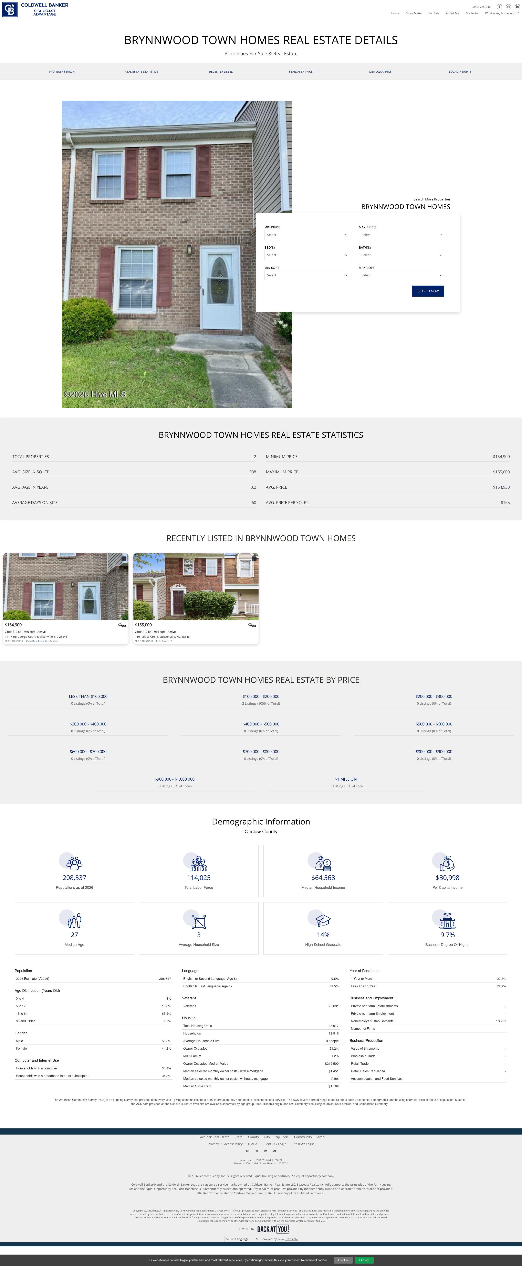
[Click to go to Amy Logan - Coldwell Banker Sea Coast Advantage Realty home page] (35, 9)
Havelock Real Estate (213, 1137)
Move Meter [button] (414, 13)
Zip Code (282, 1137)
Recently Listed (221, 71)
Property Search (62, 71)
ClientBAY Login (274, 1144)
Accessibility (233, 1144)
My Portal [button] (472, 13)
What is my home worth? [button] (502, 13)
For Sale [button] (434, 13)
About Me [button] (452, 13)
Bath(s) (365, 247)
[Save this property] (124, 559)
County (253, 1137)
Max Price (367, 227)
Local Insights (460, 71)
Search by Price (301, 71)
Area (320, 1137)
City (267, 1137)
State (239, 1137)
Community (303, 1137)
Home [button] (395, 13)
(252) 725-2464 (482, 7)
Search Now (428, 291)
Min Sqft (271, 267)
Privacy (213, 1144)
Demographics (380, 71)
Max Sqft (367, 267)
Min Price (272, 227)
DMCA (252, 1144)
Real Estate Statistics (141, 71)
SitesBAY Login (303, 1144)
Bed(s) (269, 247)
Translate (291, 1239)
